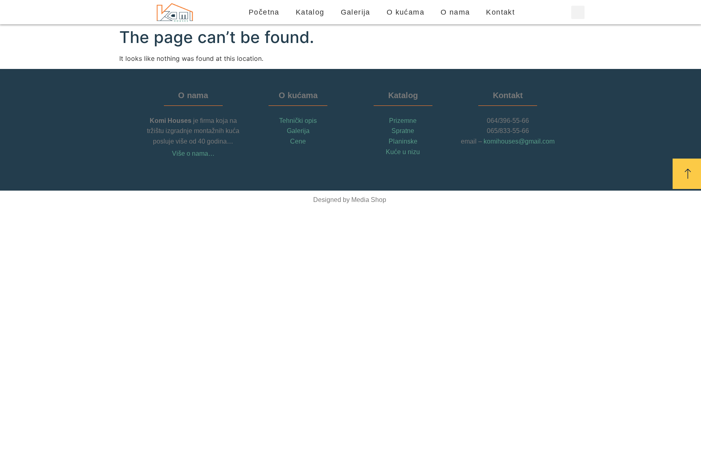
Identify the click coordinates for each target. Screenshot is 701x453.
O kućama (405, 12)
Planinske (403, 141)
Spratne (402, 130)
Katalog (310, 12)
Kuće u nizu (403, 151)
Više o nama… (193, 153)
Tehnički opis (298, 120)
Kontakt (500, 12)
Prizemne (403, 120)
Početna (264, 12)
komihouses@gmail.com (519, 141)
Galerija (355, 12)
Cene (298, 141)
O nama (455, 12)
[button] (578, 12)
